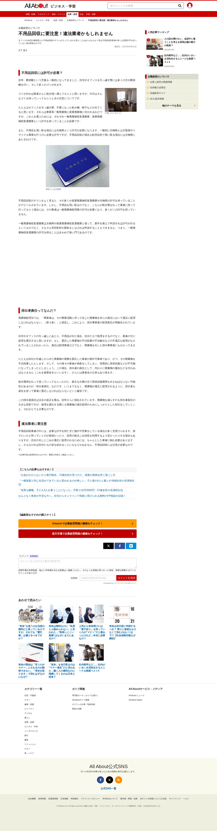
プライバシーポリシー (90, 799)
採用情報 (42, 799)
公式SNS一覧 (108, 788)
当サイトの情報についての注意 (153, 799)
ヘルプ (186, 799)
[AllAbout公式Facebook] (100, 779)
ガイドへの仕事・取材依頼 (83, 704)
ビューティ (29, 709)
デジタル (28, 713)
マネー (27, 700)
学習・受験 (91, 14)
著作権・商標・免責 (128, 799)
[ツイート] (108, 546)
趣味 (26, 740)
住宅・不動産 (30, 695)
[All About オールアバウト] (36, 6)
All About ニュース (136, 695)
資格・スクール (58, 14)
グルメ (27, 749)
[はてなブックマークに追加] (131, 546)
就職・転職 (30, 14)
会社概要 (32, 799)
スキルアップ (43, 14)
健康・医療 (29, 704)
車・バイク (29, 753)
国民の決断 (77, 709)
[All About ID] (190, 6)
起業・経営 (72, 14)
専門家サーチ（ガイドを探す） (85, 695)
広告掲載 (64, 799)
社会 (82, 14)
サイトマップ (175, 799)
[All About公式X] (109, 779)
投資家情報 (53, 799)
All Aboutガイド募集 (80, 700)
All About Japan (135, 700)
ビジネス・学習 (63, 6)
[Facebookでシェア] (120, 546)
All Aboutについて (110, 799)
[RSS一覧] (118, 779)
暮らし (27, 718)
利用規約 (74, 799)
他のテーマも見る (171, 105)
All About (28, 20)
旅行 (26, 735)
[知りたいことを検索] (179, 6)
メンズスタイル (31, 731)
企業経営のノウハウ (75, 20)
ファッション (30, 744)
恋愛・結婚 (29, 722)
